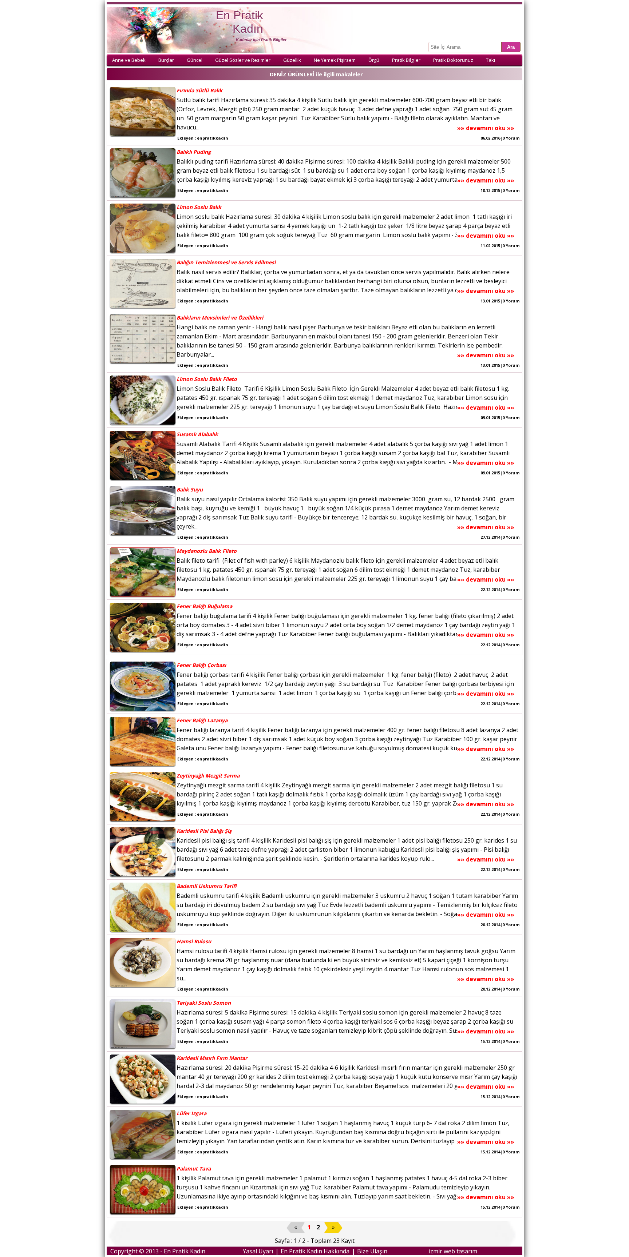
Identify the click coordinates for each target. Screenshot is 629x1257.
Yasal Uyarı (258, 1251)
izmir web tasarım (453, 1251)
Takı (490, 60)
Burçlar (166, 60)
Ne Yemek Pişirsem (335, 60)
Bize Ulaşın (372, 1251)
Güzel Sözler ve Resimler (242, 60)
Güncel (194, 60)
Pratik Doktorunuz (453, 60)
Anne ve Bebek (129, 60)
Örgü (373, 60)
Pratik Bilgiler (406, 60)
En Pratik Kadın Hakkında (315, 1251)
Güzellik (292, 60)
